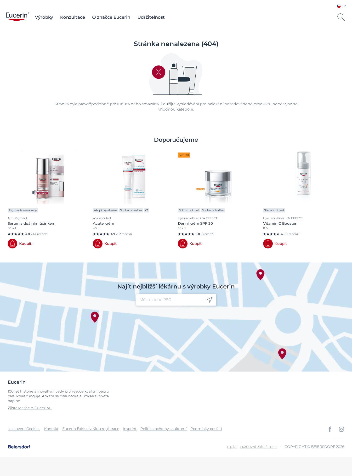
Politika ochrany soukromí (163, 428)
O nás (231, 447)
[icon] (210, 300)
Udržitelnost (151, 17)
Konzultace (72, 17)
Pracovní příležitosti (258, 447)
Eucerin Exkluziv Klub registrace (90, 428)
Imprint (129, 428)
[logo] (17, 17)
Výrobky (44, 17)
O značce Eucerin (111, 17)
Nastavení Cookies (24, 428)
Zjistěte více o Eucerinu (30, 408)
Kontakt (51, 428)
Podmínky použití (206, 428)
